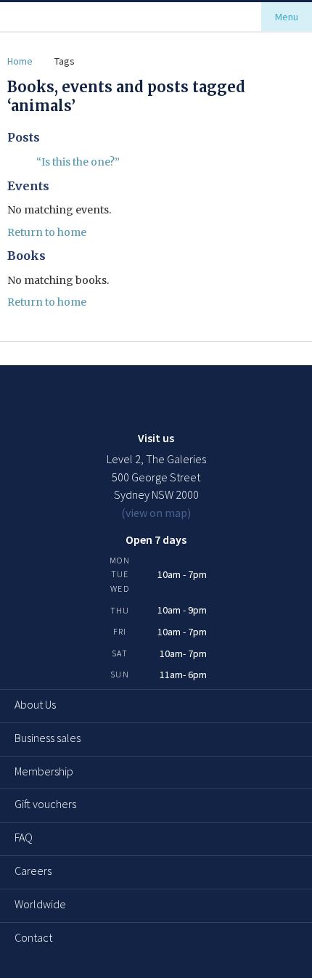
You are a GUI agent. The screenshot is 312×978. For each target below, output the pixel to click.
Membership (44, 771)
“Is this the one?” (78, 161)
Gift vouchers (45, 803)
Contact (33, 937)
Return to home (46, 232)
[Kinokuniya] (58, 17)
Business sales (48, 737)
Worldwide (40, 904)
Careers (33, 870)
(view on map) (156, 512)
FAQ (24, 837)
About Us (35, 704)
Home (20, 61)
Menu (286, 16)
